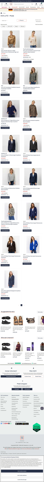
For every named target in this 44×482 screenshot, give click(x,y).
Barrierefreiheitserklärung (38, 403)
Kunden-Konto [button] (28, 376)
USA (16, 442)
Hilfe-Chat (3, 397)
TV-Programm (25, 399)
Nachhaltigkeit (36, 401)
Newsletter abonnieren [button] (11, 376)
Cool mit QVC (22, 7)
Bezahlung (14, 406)
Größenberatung (15, 401)
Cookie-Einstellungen (22, 479)
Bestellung (14, 397)
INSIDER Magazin (26, 397)
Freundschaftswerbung (27, 403)
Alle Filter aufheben (39, 24)
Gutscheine (25, 401)
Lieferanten (3, 408)
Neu (9, 7)
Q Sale (38, 7)
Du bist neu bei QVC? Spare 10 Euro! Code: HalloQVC (22, 1)
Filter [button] (21, 20)
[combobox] (22, 4)
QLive (2, 404)
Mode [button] (3, 26)
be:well (27, 7)
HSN (1, 453)
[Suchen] (32, 4)
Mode (42, 7)
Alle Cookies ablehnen (22, 475)
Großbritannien (20, 442)
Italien (25, 442)
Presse (2, 406)
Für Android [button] (27, 389)
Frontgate (10, 453)
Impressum (37, 448)
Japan (27, 442)
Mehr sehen (40, 312)
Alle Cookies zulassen (22, 471)
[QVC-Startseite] (1, 13)
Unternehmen (36, 397)
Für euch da (25, 407)
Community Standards (26, 448)
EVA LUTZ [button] (10, 26)
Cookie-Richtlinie (7, 466)
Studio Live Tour (37, 414)
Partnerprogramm (26, 405)
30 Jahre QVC (15, 7)
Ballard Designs (5, 453)
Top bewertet (33, 7)
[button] (2, 4)
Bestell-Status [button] (38, 376)
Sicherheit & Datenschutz (16, 411)
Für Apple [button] (17, 389)
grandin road (19, 453)
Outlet (35, 416)
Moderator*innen (37, 410)
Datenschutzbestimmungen (14, 448)
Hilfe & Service (14, 415)
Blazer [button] (16, 26)
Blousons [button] (23, 26)
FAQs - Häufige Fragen (16, 413)
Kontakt (2, 399)
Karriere (35, 408)
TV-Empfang (36, 412)
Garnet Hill (14, 453)
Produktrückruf (3, 410)
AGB (6, 448)
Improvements (24, 453)
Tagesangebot (4, 7)
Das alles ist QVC (37, 399)
